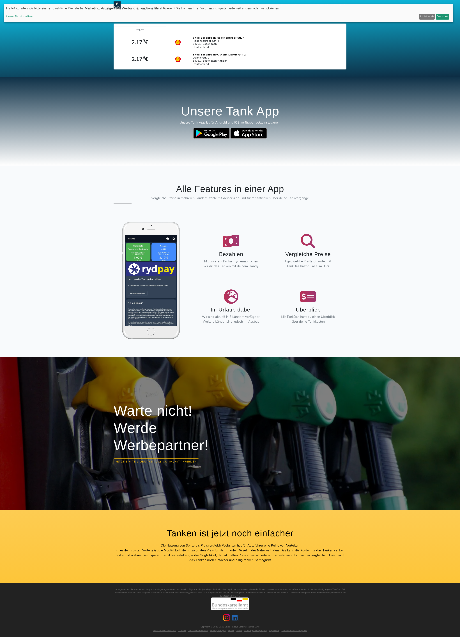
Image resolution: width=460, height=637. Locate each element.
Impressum (274, 630)
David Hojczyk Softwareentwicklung (241, 626)
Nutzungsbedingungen (255, 630)
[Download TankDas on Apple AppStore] (248, 133)
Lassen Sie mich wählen (19, 16)
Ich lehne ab (427, 16)
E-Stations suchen (289, 5)
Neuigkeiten (223, 5)
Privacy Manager (218, 630)
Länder (246, 5)
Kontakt (182, 630)
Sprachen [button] (337, 5)
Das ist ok (442, 16)
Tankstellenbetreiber (198, 630)
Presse (231, 630)
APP (236, 5)
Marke (239, 630)
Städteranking (264, 5)
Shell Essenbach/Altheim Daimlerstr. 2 (219, 54)
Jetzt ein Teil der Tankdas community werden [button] (156, 461)
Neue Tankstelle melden (164, 630)
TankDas (129, 5)
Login (308, 5)
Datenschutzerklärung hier (294, 630)
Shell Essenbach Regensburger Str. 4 (219, 37)
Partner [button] (320, 5)
